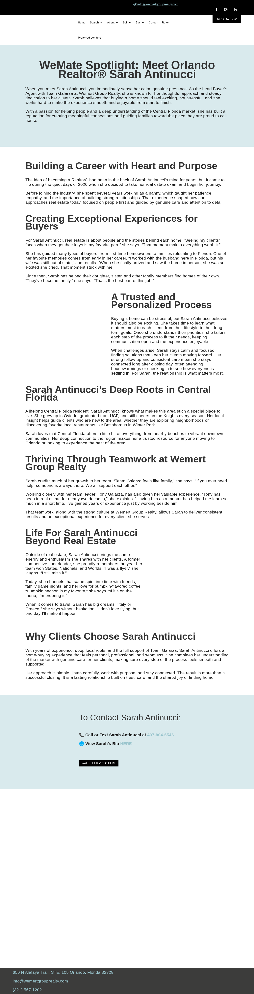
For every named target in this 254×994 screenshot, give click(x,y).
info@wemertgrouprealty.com (157, 4)
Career (153, 22)
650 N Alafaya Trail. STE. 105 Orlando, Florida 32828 (63, 972)
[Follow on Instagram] (226, 10)
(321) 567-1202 (227, 18)
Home (82, 22)
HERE (126, 743)
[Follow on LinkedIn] (235, 10)
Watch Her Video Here (99, 763)
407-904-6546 (160, 734)
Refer (165, 22)
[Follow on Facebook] (216, 10)
